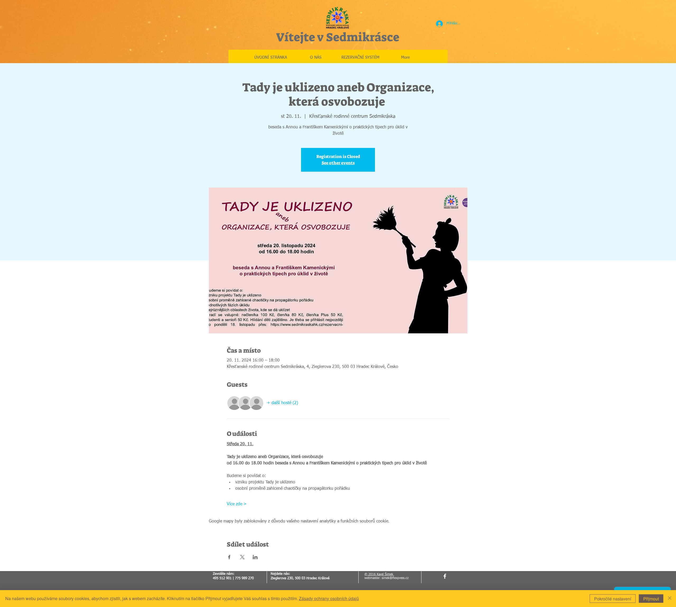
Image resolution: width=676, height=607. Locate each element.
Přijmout (651, 599)
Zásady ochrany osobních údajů (329, 598)
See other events (338, 163)
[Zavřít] (669, 598)
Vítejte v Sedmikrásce (337, 37)
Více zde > (237, 504)
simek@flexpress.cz (395, 578)
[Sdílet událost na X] (242, 557)
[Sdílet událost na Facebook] (229, 557)
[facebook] (445, 576)
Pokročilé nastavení (612, 599)
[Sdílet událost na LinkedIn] (255, 557)
